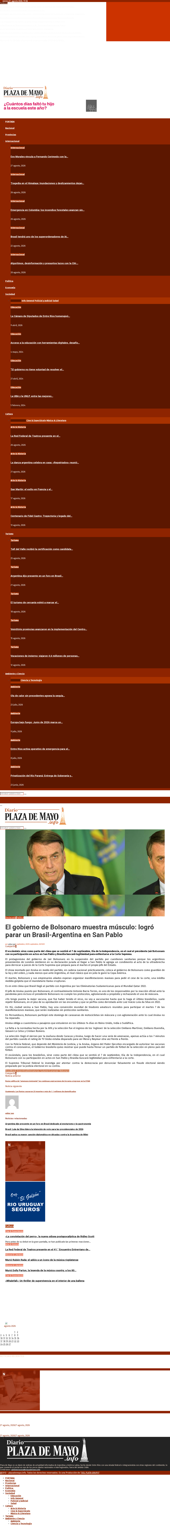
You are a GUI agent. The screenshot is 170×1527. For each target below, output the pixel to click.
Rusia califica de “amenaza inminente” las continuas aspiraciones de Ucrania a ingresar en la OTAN (47, 1081)
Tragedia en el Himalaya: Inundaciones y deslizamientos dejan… (47, 183)
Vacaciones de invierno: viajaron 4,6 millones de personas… (45, 655)
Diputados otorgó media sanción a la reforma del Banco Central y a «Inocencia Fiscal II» (37, 18)
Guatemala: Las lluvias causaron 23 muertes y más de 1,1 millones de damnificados (40, 1091)
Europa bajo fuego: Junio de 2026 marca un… (37, 722)
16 (18, 1338)
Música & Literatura (14, 1254)
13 (10, 1338)
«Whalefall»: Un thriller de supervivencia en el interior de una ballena (44, 1280)
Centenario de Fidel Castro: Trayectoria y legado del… (41, 516)
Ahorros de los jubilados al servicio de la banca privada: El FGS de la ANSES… (32, 40)
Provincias (10, 134)
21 (12, 1341)
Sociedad (10, 294)
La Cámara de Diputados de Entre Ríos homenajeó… (40, 316)
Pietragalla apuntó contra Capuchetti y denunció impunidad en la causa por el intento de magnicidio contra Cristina (62, 1367)
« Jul (2, 1350)
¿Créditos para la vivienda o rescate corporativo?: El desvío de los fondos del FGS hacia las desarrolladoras (57, 1362)
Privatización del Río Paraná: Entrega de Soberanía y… (42, 775)
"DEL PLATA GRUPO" (90, 1472)
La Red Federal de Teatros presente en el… (35, 436)
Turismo (9, 534)
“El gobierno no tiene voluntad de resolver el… (37, 369)
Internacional (12, 141)
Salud (13, 1503)
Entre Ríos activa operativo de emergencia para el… (40, 749)
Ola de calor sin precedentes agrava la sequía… (38, 695)
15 (15, 1338)
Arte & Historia (18, 427)
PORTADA (9, 121)
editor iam (11, 944)
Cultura (9, 414)
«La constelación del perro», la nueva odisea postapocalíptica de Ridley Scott (32, 22)
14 (12, 1338)
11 (4, 1338)
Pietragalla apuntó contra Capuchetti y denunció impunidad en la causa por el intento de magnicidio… (43, 14)
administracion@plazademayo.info (25, 1470)
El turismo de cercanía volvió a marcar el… (35, 602)
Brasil (8, 1071)
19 (7, 1341)
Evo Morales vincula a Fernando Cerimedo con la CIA (22, 10)
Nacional (9, 128)
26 (7, 1344)
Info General (17, 1498)
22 (15, 1341)
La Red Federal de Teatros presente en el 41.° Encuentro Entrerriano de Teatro (32, 25)
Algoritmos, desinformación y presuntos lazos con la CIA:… (44, 263)
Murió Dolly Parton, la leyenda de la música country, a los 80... (40, 1270)
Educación (16, 307)
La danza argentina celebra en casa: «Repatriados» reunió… (45, 462)
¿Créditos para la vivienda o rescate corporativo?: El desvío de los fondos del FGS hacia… (37, 7)
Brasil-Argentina (19, 1071)
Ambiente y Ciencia (15, 673)
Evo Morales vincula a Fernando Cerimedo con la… (39, 156)
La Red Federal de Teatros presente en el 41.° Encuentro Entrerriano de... (47, 1249)
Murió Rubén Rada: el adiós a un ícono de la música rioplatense (26, 29)
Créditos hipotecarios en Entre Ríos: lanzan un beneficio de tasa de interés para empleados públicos (42, 37)
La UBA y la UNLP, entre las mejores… (32, 396)
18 (4, 1341)
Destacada (10, 917)
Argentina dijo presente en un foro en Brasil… (37, 575)
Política (9, 281)
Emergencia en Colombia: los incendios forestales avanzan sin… (47, 210)
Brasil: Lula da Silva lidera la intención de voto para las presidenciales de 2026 (44, 1129)
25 (4, 1344)
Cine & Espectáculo (14, 1231)
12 (7, 1338)
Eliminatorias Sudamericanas (41, 1071)
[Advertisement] (85, 61)
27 (10, 1344)
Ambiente (15, 686)
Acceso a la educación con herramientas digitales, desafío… (45, 342)
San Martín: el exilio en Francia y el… (31, 489)
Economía (10, 287)
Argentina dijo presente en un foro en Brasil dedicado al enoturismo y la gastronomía (48, 1124)
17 (1, 1341)
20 (10, 1341)
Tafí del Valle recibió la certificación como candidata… (42, 549)
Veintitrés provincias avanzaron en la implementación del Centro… (49, 629)
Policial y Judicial (19, 1501)
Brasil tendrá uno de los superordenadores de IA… (39, 236)
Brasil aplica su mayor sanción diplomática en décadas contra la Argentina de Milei (46, 1134)
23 (18, 1341)
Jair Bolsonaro (62, 1071)
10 (1, 1338)
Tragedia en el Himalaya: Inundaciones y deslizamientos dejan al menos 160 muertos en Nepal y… (41, 33)
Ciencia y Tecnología (21, 1523)
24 (1, 1344)
